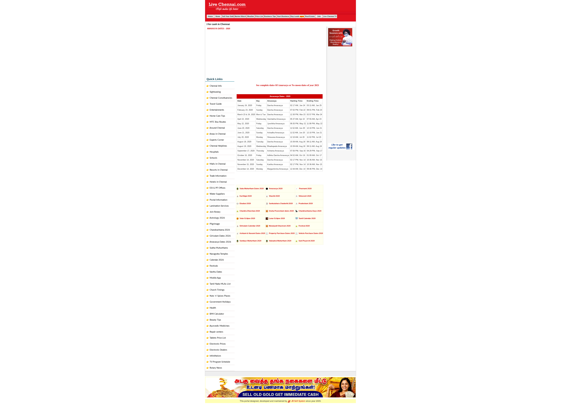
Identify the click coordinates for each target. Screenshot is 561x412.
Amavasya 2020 (275, 189)
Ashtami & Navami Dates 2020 (252, 233)
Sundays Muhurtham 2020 (250, 241)
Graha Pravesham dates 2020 (281, 211)
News (217, 16)
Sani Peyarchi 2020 (306, 241)
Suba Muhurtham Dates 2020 (251, 189)
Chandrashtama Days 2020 (309, 211)
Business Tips (270, 16)
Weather (250, 16)
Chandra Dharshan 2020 (249, 211)
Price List (259, 16)
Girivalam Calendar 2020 (249, 226)
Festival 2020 (304, 226)
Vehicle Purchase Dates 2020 (310, 233)
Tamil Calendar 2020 (307, 218)
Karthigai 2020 (245, 196)
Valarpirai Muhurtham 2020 (279, 241)
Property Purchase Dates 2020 (281, 233)
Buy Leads (295, 16)
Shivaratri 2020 (304, 196)
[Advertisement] (302, 7)
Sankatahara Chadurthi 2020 (280, 203)
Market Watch (240, 16)
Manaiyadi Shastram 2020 (279, 226)
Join (319, 16)
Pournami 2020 (305, 189)
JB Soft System (298, 400)
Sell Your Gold (228, 16)
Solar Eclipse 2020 (247, 218)
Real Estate (310, 16)
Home (210, 16)
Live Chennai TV (330, 16)
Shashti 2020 (274, 196)
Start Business (283, 16)
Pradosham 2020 (305, 203)
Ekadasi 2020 (245, 203)
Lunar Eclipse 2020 (276, 218)
